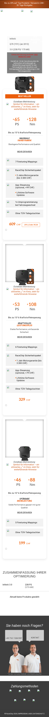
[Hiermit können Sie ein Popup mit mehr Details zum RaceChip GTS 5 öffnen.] (24, 86)
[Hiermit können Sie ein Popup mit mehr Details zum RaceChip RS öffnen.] (24, 279)
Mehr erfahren (24, 152)
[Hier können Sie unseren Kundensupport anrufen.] (35, 26)
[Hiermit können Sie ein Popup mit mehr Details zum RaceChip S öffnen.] (24, 454)
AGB (30, 714)
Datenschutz (39, 714)
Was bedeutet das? (28, 56)
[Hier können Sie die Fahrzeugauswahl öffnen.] (26, 31)
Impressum (22, 714)
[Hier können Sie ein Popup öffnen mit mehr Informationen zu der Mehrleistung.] (24, 106)
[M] (44, 11)
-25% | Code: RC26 (31, 225)
